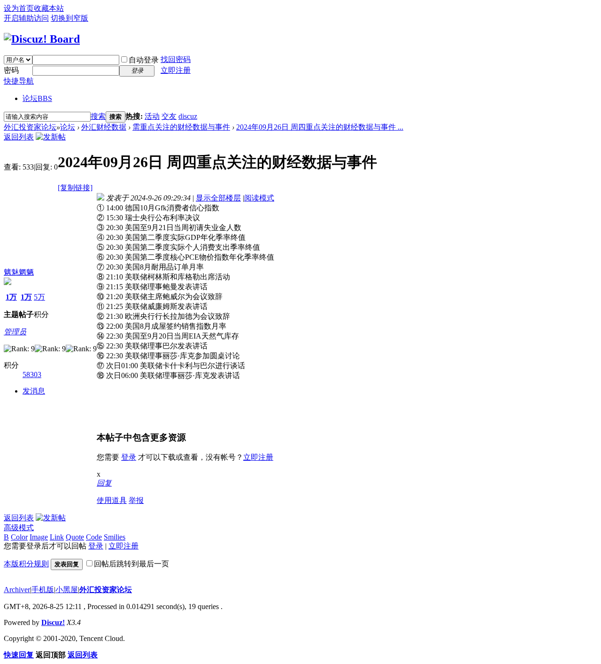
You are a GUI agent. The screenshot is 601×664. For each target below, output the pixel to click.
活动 (152, 116)
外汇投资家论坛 (30, 127)
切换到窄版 (69, 18)
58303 (32, 374)
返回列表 (19, 137)
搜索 (98, 116)
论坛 (37, 98)
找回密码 (176, 59)
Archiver (17, 590)
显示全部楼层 (218, 198)
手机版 (42, 590)
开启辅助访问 (26, 18)
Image (39, 537)
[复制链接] (75, 188)
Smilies (114, 537)
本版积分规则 (26, 564)
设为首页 (19, 8)
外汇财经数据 (103, 127)
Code (94, 537)
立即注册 (176, 70)
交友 (169, 116)
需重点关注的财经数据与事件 (181, 127)
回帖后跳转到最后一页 (131, 564)
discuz (187, 116)
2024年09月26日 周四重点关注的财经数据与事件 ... (319, 127)
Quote (75, 537)
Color (19, 537)
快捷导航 (19, 81)
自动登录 (144, 60)
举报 (136, 500)
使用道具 (112, 500)
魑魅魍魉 (19, 272)
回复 (104, 483)
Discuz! (53, 622)
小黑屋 (66, 590)
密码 (11, 70)
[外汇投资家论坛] (42, 39)
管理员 (15, 332)
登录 (128, 457)
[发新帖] (51, 137)
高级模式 (19, 528)
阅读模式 (259, 198)
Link (57, 537)
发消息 (34, 391)
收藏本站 (49, 8)
